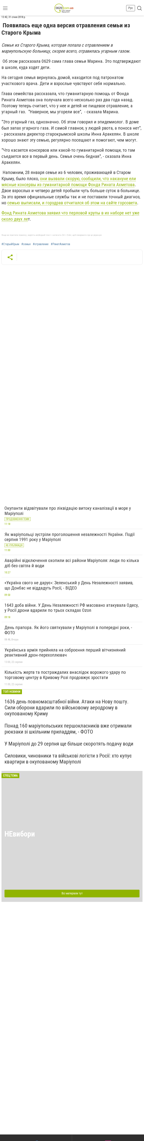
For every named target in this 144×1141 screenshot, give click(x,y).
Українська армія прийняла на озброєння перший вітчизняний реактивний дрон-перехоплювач (65, 652)
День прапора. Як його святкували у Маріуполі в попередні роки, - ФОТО (68, 630)
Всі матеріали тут (72, 893)
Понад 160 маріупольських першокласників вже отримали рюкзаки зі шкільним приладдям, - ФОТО (68, 729)
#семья (26, 244)
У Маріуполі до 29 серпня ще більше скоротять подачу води (68, 744)
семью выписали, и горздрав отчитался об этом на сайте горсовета (72, 202)
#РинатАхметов (60, 244)
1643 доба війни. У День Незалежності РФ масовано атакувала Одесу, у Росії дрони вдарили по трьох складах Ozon (71, 608)
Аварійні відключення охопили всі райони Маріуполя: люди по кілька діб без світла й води (71, 563)
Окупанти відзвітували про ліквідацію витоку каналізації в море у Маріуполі (67, 511)
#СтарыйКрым (10, 244)
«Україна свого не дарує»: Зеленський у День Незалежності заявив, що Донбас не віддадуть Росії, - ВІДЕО (68, 585)
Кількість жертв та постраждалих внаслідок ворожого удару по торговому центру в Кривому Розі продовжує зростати (65, 675)
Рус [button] (130, 8)
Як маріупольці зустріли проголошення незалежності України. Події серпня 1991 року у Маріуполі (69, 537)
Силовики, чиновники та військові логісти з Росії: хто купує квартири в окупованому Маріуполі (68, 759)
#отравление (41, 244)
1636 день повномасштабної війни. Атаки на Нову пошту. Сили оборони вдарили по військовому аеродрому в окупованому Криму (66, 707)
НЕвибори (19, 834)
